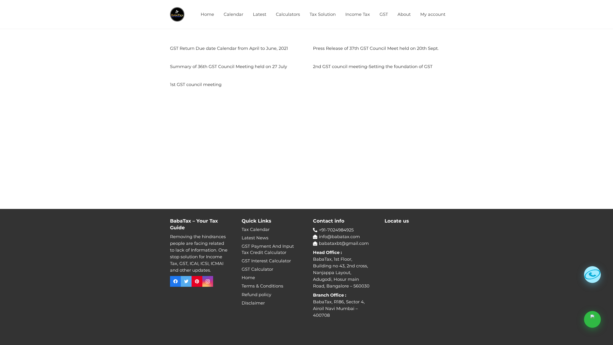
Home (248, 277)
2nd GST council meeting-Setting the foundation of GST (372, 66)
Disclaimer (253, 303)
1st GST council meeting (195, 84)
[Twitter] (186, 281)
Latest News (255, 238)
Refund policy (256, 294)
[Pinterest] (197, 281)
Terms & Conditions (262, 286)
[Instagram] (207, 281)
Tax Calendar (256, 229)
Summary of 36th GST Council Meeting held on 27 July (228, 66)
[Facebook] (175, 281)
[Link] (177, 14)
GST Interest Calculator (266, 261)
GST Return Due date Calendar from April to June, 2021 (229, 48)
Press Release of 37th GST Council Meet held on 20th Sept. (376, 48)
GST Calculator (257, 269)
